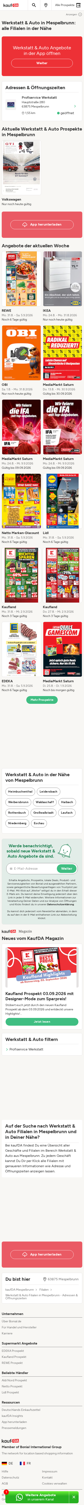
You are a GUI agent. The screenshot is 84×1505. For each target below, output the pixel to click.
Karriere (7, 1333)
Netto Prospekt (12, 1386)
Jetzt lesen (42, 1022)
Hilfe (5, 1471)
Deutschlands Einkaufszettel (21, 1410)
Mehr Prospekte (42, 700)
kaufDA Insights (12, 1416)
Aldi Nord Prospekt (14, 1380)
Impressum (49, 1471)
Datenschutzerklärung (60, 904)
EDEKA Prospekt (13, 1351)
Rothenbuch (17, 813)
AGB (5, 1483)
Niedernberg (17, 823)
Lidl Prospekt (10, 1392)
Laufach (67, 813)
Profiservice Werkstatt (26, 1049)
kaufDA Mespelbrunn (19, 1289)
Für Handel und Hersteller (19, 1327)
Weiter (41, 63)
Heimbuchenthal (20, 791)
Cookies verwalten (54, 1483)
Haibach (67, 802)
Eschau (39, 823)
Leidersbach (49, 791)
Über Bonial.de (11, 1321)
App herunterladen (14, 1422)
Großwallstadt (43, 813)
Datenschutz (10, 1477)
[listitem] (21, 173)
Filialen (44, 1289)
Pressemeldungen (14, 1428)
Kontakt (47, 1477)
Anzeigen (71, 14)
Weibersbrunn (18, 802)
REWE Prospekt (12, 1363)
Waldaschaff (45, 802)
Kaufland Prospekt (14, 1357)
